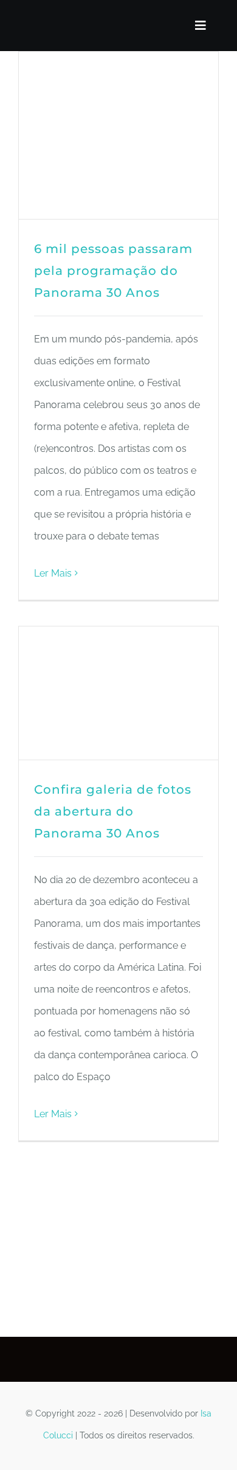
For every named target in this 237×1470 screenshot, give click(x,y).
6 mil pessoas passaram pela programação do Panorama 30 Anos (113, 270)
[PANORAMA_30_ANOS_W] (29, 23)
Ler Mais (53, 573)
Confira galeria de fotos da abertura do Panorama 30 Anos (112, 811)
